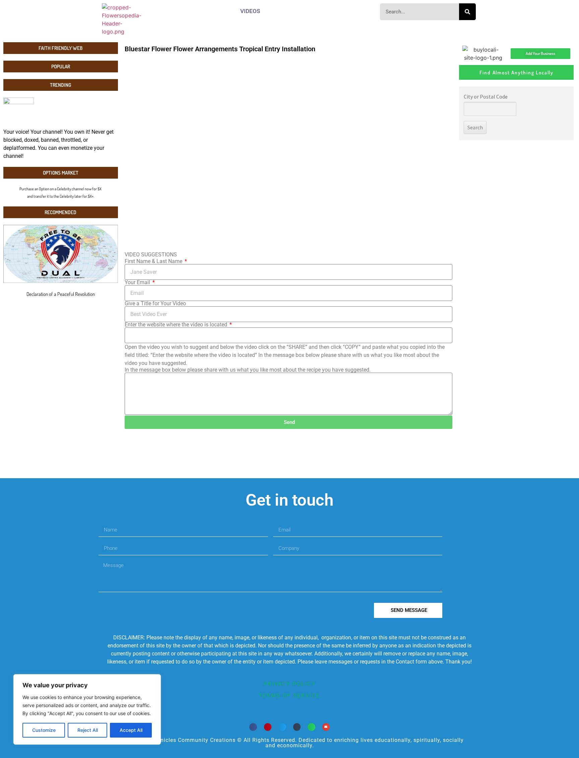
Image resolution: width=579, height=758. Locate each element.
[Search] (467, 11)
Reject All (87, 730)
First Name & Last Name (154, 261)
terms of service (289, 696)
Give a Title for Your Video (155, 303)
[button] (253, 727)
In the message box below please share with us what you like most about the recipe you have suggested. (248, 370)
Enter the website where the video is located (177, 324)
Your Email (138, 282)
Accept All (131, 730)
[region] (87, 709)
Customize (44, 730)
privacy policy (290, 684)
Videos (250, 11)
